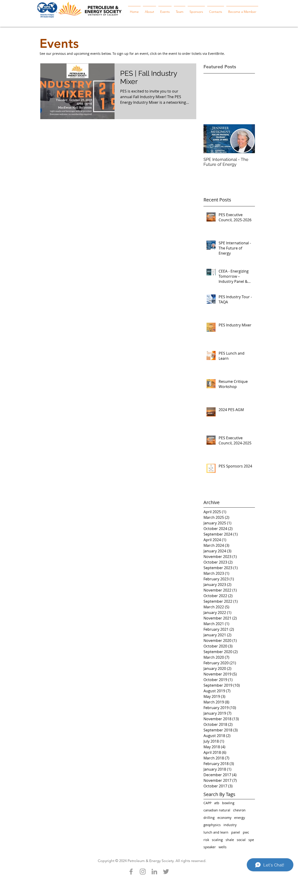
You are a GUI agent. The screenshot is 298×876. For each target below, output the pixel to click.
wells (223, 847)
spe (251, 840)
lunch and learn (215, 832)
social (241, 840)
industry (230, 825)
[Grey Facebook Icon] (131, 872)
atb (216, 803)
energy (239, 817)
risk (206, 840)
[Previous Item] (211, 138)
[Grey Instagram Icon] (143, 872)
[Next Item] (247, 138)
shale (230, 840)
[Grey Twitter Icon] (166, 872)
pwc (246, 832)
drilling (209, 817)
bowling (228, 803)
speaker (209, 847)
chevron (239, 810)
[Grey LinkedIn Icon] (154, 872)
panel (235, 832)
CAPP (207, 803)
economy (224, 817)
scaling (217, 840)
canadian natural (216, 810)
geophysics (212, 825)
